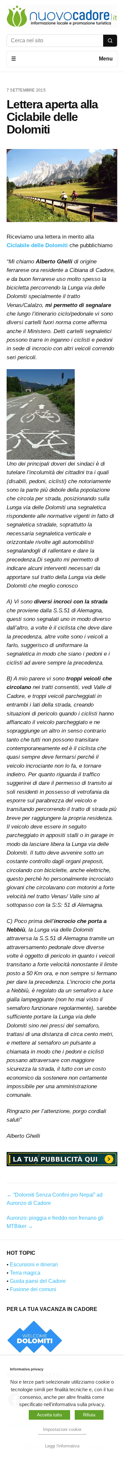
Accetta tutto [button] (49, 1414)
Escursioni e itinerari (34, 1264)
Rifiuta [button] (89, 1414)
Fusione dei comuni (33, 1289)
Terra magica (25, 1273)
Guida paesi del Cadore (38, 1281)
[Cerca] (110, 41)
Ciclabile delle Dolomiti (37, 245)
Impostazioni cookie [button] (62, 1429)
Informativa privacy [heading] (26, 1369)
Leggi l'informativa (62, 1445)
